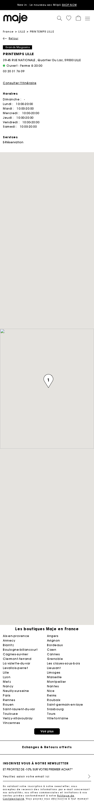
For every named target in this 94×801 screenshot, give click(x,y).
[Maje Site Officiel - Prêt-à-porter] (15, 18)
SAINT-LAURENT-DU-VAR (19, 709)
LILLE (22, 31)
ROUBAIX (53, 700)
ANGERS (52, 636)
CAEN (51, 649)
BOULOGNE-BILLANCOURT (20, 649)
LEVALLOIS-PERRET (15, 668)
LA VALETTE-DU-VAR (16, 663)
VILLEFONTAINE (57, 718)
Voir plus (47, 731)
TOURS (51, 714)
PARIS (7, 695)
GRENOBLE (55, 659)
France (8, 31)
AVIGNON (53, 640)
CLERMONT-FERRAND (17, 659)
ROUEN (8, 704)
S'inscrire (87, 776)
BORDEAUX (55, 645)
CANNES (53, 654)
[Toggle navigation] (87, 18)
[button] (68, 18)
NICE (50, 691)
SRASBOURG (55, 709)
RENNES (9, 700)
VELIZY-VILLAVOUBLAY (18, 718)
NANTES (53, 686)
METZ (7, 681)
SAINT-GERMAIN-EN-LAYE (65, 704)
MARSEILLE (54, 677)
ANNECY (9, 640)
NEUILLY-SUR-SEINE (16, 691)
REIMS (52, 695)
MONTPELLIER (56, 681)
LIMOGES (53, 672)
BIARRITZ (8, 645)
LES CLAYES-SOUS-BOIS (63, 663)
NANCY (8, 686)
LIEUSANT (54, 668)
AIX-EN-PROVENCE (16, 636)
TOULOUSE (10, 714)
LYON (6, 677)
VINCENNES (11, 723)
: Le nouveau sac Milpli (47, 5)
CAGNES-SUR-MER (15, 654)
